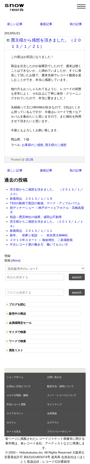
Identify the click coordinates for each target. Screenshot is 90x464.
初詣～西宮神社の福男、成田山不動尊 (36, 217)
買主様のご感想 (55, 145)
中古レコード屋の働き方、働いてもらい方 (39, 244)
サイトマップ (54, 404)
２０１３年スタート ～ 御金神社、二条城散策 (41, 240)
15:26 (29, 159)
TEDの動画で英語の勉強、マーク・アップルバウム (45, 203)
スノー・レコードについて (61, 395)
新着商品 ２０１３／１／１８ (31, 198)
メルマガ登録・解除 (17, 395)
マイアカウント (15, 413)
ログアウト (53, 422)
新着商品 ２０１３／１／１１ (31, 230)
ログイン (11, 422)
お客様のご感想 (32, 145)
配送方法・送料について (60, 386)
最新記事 (46, 24)
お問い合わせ (54, 377)
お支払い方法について (19, 386)
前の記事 (76, 24)
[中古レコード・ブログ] (14, 7)
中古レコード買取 (16, 404)
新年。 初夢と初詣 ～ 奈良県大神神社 (39, 235)
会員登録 (52, 413)
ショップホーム (15, 377)
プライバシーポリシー (59, 431)
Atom (15, 260)
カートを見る (14, 431)
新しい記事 (14, 24)
